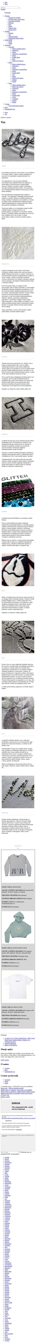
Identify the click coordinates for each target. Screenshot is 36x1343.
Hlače (14, 55)
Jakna (14, 52)
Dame (10, 62)
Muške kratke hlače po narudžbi (10, 1093)
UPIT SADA (5, 1060)
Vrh (13, 74)
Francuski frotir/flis (14, 21)
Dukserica (15, 50)
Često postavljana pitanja (16, 106)
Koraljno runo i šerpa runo (16, 19)
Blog (6, 4)
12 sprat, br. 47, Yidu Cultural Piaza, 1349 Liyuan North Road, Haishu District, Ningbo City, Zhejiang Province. (20, 1040)
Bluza (14, 76)
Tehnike (7, 31)
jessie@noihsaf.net (10, 1043)
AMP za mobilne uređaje (16, 1088)
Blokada (11, 23)
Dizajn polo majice (26, 1093)
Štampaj (10, 33)
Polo (13, 59)
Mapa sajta (4, 1088)
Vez (9, 35)
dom (6, 2)
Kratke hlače (16, 57)
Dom (6, 112)
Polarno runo (12, 28)
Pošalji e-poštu (5, 1097)
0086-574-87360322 (11, 1045)
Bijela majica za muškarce (9, 1091)
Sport (10, 83)
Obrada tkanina (13, 36)
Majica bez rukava (17, 61)
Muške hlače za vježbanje (8, 1090)
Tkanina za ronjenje (14, 17)
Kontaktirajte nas (10, 109)
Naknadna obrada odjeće (16, 38)
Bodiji (14, 81)
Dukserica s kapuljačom (19, 54)
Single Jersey (12, 30)
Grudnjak (15, 99)
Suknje (14, 100)
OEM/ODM (8, 40)
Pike (9, 24)
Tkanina (7, 16)
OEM (10, 42)
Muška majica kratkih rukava (26, 1091)
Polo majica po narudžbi (24, 1090)
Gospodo (11, 47)
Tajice (14, 97)
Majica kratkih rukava (19, 49)
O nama (7, 104)
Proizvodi (7, 45)
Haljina (14, 80)
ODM (10, 43)
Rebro (10, 26)
